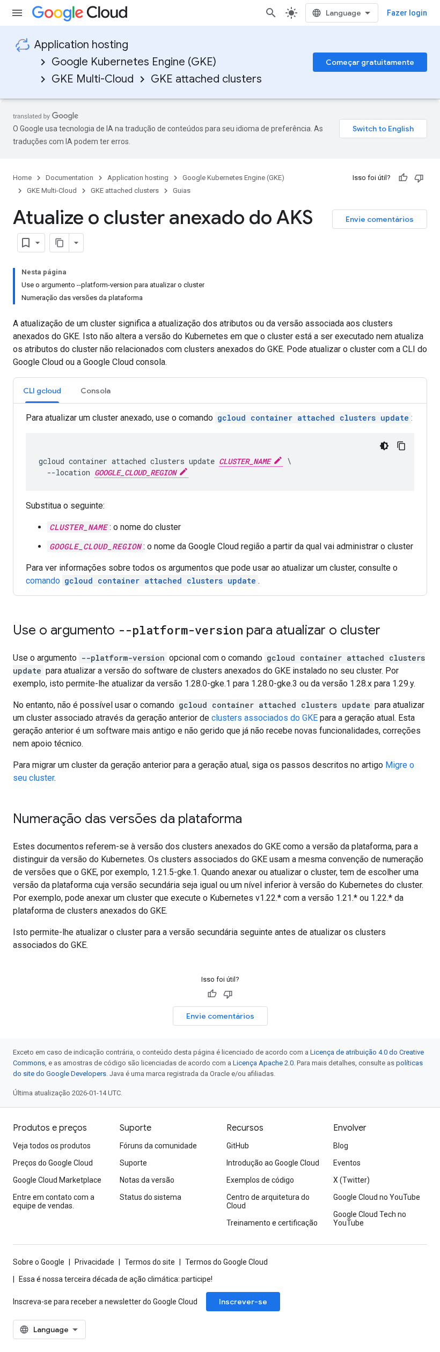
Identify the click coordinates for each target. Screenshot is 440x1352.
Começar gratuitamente (370, 62)
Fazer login (407, 13)
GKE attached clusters (206, 79)
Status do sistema (150, 1197)
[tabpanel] (220, 499)
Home (22, 178)
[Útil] (403, 178)
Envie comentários (380, 219)
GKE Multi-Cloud (93, 79)
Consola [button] (95, 390)
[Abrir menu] (17, 13)
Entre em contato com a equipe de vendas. (53, 1201)
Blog (340, 1145)
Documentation (69, 178)
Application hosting (81, 44)
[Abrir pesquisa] (271, 12)
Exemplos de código (260, 1180)
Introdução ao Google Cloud (272, 1163)
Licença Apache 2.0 (263, 1063)
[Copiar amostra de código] (401, 445)
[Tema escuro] (384, 445)
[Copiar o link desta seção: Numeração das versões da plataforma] (252, 819)
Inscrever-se (243, 1301)
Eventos (347, 1163)
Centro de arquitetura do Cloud (268, 1201)
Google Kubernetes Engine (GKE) (134, 62)
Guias (181, 190)
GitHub (237, 1145)
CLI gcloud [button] (42, 390)
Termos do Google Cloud (226, 1262)
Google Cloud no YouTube (376, 1197)
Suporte (133, 1163)
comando (141, 581)
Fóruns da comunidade (158, 1145)
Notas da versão (147, 1180)
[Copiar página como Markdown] (59, 243)
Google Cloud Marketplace (57, 1180)
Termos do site (149, 1262)
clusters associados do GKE (264, 718)
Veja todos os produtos (52, 1145)
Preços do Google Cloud (53, 1163)
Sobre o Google (38, 1262)
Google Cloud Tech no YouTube (369, 1218)
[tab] (42, 390)
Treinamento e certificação (272, 1223)
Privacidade (94, 1262)
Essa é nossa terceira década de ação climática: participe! (115, 1279)
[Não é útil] (419, 178)
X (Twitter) (351, 1180)
